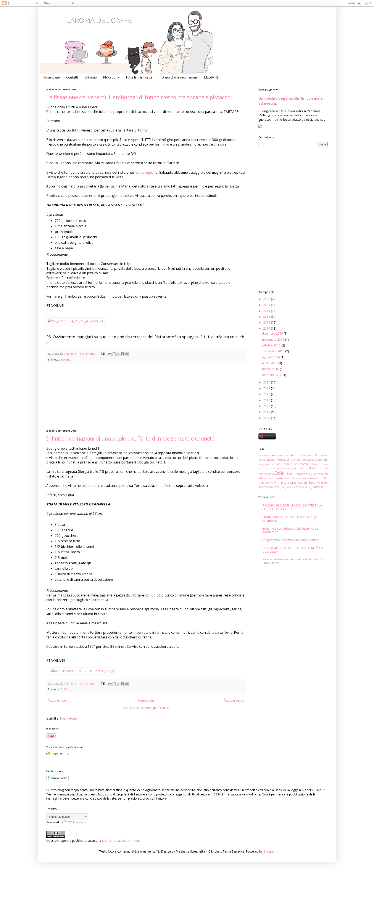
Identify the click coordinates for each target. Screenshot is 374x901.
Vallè (278, 487)
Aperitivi (291, 455)
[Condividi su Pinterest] (126, 354)
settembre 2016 (273, 351)
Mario (271, 478)
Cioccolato (321, 455)
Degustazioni (266, 464)
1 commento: (88, 354)
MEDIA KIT (212, 77)
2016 (267, 328)
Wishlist (318, 487)
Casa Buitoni (305, 455)
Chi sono (90, 77)
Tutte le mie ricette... (140, 77)
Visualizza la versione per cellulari (146, 708)
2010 (267, 412)
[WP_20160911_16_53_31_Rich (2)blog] (82, 671)
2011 (267, 406)
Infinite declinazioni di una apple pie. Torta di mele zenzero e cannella (131, 439)
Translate (79, 822)
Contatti (72, 77)
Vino (292, 487)
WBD (298, 487)
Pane (324, 478)
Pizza (261, 482)
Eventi (291, 473)
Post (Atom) (68, 718)
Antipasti (278, 455)
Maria (262, 478)
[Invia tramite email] (110, 354)
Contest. (295, 459)
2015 (267, 382)
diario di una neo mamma (292, 464)
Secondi (66, 359)
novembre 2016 (273, 339)
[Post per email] (102, 354)
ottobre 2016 (271, 345)
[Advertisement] (145, 396)
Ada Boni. (264, 455)
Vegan (285, 487)
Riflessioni (301, 482)
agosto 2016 (271, 357)
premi (269, 482)
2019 (267, 311)
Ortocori (313, 478)
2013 (267, 394)
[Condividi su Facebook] (122, 354)
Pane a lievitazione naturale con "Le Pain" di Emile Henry (293, 561)
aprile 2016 (270, 363)
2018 (267, 316)
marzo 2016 (271, 369)
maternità (282, 478)
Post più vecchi (233, 700)
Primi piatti (283, 482)
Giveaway (302, 474)
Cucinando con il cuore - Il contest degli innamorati (289, 519)
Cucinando (321, 460)
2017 (267, 322)
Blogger (268, 851)
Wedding (307, 487)
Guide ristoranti (318, 473)
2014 (267, 388)
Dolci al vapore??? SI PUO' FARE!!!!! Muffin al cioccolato (292, 549)
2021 (267, 299)
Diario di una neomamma (180, 77)
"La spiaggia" (145, 172)
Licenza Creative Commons (121, 840)
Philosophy (111, 77)
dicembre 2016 (273, 333)
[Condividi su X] (118, 354)
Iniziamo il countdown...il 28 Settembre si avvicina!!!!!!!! (290, 530)
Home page (51, 77)
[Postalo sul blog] (114, 354)
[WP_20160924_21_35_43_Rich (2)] (75, 321)
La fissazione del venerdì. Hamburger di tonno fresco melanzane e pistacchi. (139, 98)
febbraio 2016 (272, 375)
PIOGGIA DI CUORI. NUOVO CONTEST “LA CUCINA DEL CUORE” (292, 507)
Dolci (64, 689)
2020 (267, 305)
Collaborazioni (267, 460)
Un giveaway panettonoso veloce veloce (290, 540)
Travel (271, 487)
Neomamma (298, 478)
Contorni (307, 460)
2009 (267, 418)
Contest (283, 459)
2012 (267, 400)
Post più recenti (58, 700)
